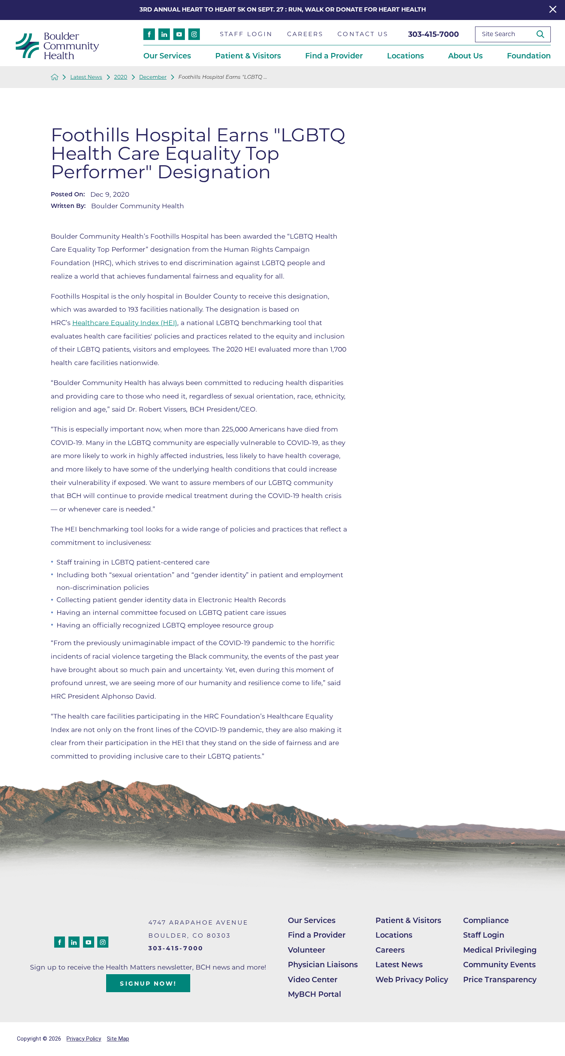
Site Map (118, 1039)
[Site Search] (543, 34)
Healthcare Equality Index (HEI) (124, 323)
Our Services (312, 920)
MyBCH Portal (314, 994)
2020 (120, 77)
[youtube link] (179, 34)
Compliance (486, 920)
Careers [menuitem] (305, 34)
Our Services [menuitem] (167, 55)
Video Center (312, 979)
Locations (394, 935)
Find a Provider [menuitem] (334, 55)
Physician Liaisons (323, 964)
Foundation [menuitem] (529, 55)
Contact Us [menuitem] (362, 34)
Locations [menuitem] (405, 55)
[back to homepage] (54, 77)
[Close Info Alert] (553, 10)
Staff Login (483, 935)
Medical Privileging (500, 950)
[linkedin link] (164, 34)
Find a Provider (317, 935)
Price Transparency (500, 979)
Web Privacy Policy (412, 979)
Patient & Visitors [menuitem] (248, 55)
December (152, 77)
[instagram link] (194, 34)
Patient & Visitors (408, 920)
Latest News (86, 77)
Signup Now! (148, 983)
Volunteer (306, 950)
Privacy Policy (83, 1039)
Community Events (499, 964)
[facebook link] (149, 34)
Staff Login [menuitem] (246, 34)
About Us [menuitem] (465, 55)
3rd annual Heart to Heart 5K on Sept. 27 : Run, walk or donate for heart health (283, 9)
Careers (390, 950)
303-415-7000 (433, 34)
